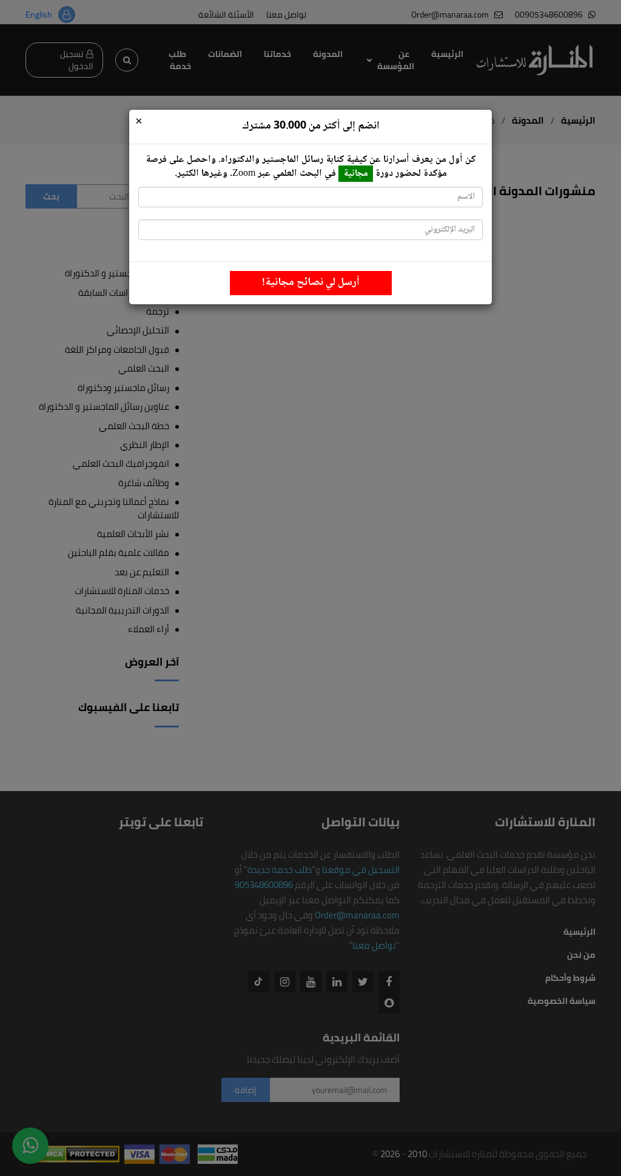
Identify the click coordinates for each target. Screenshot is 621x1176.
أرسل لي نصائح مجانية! (311, 282)
